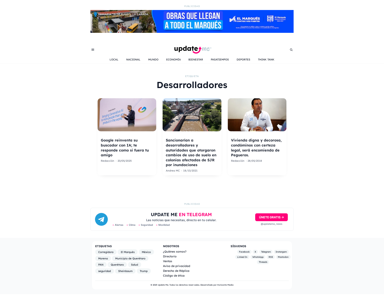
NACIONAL (133, 59)
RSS (271, 257)
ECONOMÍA (173, 59)
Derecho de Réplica (176, 270)
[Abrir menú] (93, 49)
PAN (100, 264)
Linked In (242, 257)
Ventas (167, 261)
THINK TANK (266, 59)
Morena (103, 258)
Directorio (170, 256)
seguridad (104, 271)
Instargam (281, 251)
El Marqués (128, 252)
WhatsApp (258, 257)
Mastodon (283, 257)
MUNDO (153, 59)
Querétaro (117, 264)
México (146, 252)
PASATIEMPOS (220, 59)
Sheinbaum (125, 271)
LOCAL (114, 59)
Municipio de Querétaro (130, 258)
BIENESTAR (195, 59)
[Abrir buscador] (291, 49)
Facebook (244, 251)
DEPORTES (243, 59)
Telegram (266, 251)
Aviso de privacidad (176, 266)
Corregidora (105, 252)
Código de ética (174, 275)
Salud (134, 264)
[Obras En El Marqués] (192, 32)
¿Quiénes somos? (174, 251)
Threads (263, 262)
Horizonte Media (225, 285)
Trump (144, 271)
